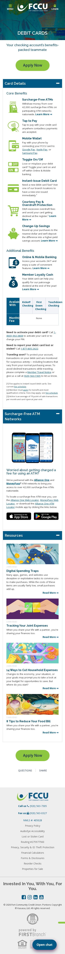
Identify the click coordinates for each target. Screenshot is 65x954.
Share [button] (43, 770)
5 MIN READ (11, 621)
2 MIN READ (11, 566)
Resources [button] (14, 535)
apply (25, 390)
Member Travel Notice (39, 372)
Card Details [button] (15, 83)
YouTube (41, 897)
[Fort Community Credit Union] (32, 7)
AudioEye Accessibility (32, 831)
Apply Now (32, 65)
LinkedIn (35, 897)
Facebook (24, 897)
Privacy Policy (32, 825)
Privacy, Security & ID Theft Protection (32, 847)
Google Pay (28, 149)
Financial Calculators (32, 852)
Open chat (45, 944)
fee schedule (20, 386)
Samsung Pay (29, 153)
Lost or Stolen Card (33, 836)
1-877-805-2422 (29, 348)
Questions (25, 770)
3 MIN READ (11, 666)
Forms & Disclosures (32, 858)
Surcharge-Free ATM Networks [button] (22, 416)
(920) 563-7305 (32, 375)
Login (54, 8)
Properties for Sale (32, 869)
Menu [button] (10, 8)
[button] (54, 7)
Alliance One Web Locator (25, 500)
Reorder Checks (32, 863)
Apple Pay (41, 149)
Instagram (30, 897)
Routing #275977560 (32, 842)
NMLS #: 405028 (32, 820)
